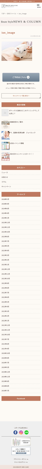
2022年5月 (5, 302)
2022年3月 (5, 311)
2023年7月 (5, 241)
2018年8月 (5, 386)
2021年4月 (5, 348)
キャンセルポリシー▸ (21, 462)
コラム (4, 182)
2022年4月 (5, 306)
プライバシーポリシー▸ (21, 459)
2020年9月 (5, 358)
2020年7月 (5, 362)
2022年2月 (5, 316)
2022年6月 (5, 297)
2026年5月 (5, 199)
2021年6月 (5, 344)
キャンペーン (6, 186)
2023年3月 (5, 255)
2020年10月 (6, 353)
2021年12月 (6, 325)
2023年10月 (6, 232)
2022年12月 (6, 269)
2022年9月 (5, 283)
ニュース (5, 172)
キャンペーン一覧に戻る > (21, 96)
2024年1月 (5, 218)
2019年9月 (5, 381)
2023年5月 (5, 246)
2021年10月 (6, 334)
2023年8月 (5, 236)
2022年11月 (6, 274)
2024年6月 (5, 208)
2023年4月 (5, 250)
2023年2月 (5, 260)
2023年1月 (5, 264)
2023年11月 (6, 227)
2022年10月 (6, 278)
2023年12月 (6, 222)
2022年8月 (5, 288)
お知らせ (5, 177)
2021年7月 (5, 339)
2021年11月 (6, 330)
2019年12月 (6, 372)
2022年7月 (5, 292)
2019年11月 (6, 377)
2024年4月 (5, 213)
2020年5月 (5, 367)
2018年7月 (5, 390)
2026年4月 (5, 204)
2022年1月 (5, 320)
